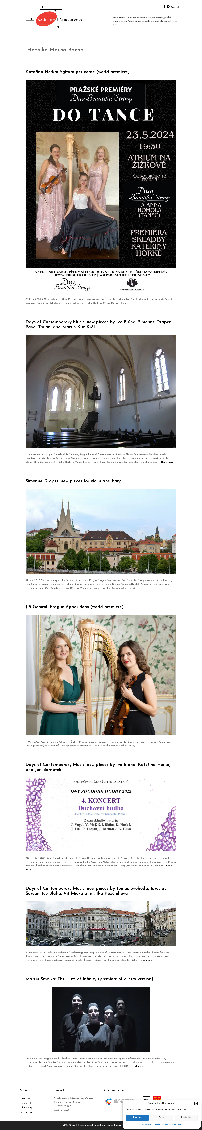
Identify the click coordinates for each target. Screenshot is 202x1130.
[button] (196, 1103)
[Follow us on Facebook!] (164, 6)
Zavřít (162, 1118)
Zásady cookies (146, 1125)
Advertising (26, 1107)
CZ (173, 7)
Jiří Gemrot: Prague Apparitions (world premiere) (75, 607)
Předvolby (186, 1118)
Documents (26, 1103)
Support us (26, 1112)
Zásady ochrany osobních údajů (168, 1125)
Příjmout (137, 1118)
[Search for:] (157, 6)
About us (25, 1098)
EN (178, 7)
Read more (167, 462)
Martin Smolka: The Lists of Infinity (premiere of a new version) (89, 979)
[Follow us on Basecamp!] (168, 6)
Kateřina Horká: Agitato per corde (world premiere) (78, 72)
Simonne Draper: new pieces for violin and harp (73, 481)
